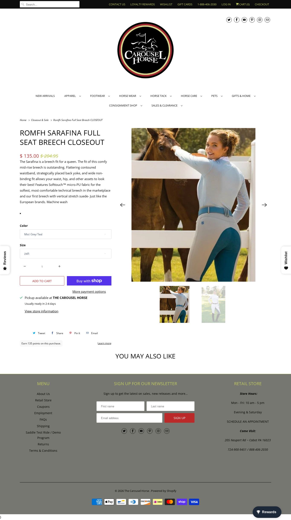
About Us (43, 394)
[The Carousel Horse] (145, 50)
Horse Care (189, 96)
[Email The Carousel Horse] (267, 20)
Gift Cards (184, 4)
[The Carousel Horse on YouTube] (244, 20)
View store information (41, 311)
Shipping (43, 426)
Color (24, 226)
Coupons (43, 407)
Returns (43, 444)
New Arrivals (45, 96)
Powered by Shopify (163, 491)
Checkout (262, 4)
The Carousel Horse (137, 491)
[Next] (264, 205)
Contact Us (117, 4)
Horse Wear (128, 96)
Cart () (244, 4)
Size (23, 245)
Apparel (70, 96)
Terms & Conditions (43, 451)
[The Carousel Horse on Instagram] (259, 20)
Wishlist (166, 4)
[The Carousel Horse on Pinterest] (252, 20)
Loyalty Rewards (142, 4)
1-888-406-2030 (206, 4)
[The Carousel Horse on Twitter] (229, 20)
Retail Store (43, 400)
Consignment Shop (123, 105)
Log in (226, 4)
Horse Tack (159, 96)
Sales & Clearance (165, 105)
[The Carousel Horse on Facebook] (236, 20)
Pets (215, 96)
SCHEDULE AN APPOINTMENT (248, 421)
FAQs (43, 419)
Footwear (98, 96)
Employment (43, 413)
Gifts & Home (242, 96)
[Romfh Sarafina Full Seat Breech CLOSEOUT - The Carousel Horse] (193, 205)
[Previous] (122, 205)
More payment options (89, 291)
